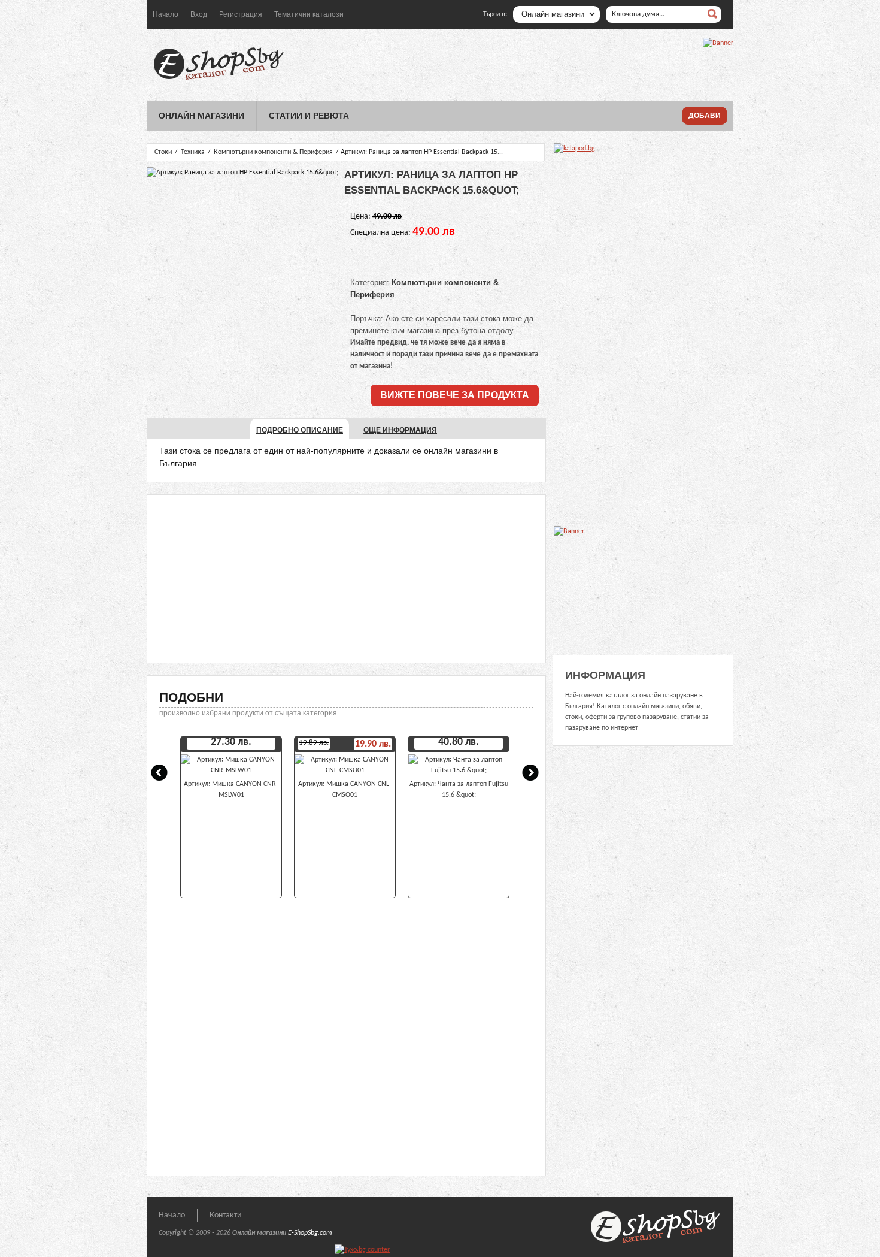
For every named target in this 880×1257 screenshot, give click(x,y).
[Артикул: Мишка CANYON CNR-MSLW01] (231, 770)
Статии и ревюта (309, 115)
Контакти (226, 1215)
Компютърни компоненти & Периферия (273, 152)
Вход (198, 14)
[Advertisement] (346, 579)
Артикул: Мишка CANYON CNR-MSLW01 (231, 790)
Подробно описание (299, 430)
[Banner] (718, 43)
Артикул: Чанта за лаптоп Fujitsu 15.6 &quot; (458, 790)
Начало (165, 14)
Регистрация (240, 14)
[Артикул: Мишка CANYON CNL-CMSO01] (345, 770)
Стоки (163, 152)
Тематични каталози (309, 14)
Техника (193, 152)
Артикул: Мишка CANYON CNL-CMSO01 (345, 790)
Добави (704, 115)
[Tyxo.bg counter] (362, 1249)
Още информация (400, 430)
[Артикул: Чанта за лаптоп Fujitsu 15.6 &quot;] (458, 770)
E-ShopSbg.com (310, 1233)
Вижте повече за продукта (454, 395)
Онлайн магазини (201, 115)
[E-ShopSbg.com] (218, 79)
